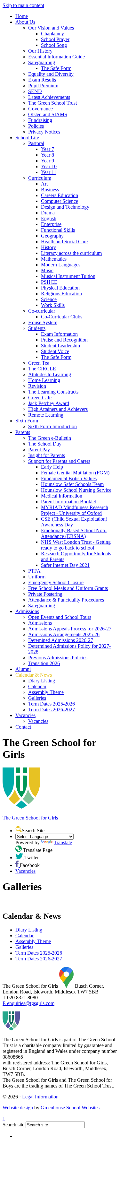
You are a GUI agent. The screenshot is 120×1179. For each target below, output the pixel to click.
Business (50, 189)
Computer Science (59, 201)
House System (42, 322)
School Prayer (55, 39)
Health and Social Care (64, 241)
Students (36, 328)
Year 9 (47, 160)
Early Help (52, 467)
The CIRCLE (42, 368)
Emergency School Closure (56, 582)
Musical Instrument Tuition (68, 276)
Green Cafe (40, 397)
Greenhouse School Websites (70, 1107)
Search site (13, 1124)
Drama (48, 212)
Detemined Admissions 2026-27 (60, 640)
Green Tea (38, 363)
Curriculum (39, 178)
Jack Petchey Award (48, 403)
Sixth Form (26, 420)
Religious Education (61, 293)
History (48, 247)
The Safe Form (56, 68)
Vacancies (25, 715)
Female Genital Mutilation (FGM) (75, 472)
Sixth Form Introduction (52, 426)
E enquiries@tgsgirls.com (28, 1003)
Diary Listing (41, 680)
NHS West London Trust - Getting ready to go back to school (76, 544)
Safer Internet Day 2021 (65, 565)
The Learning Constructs (53, 391)
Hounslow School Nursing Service (76, 490)
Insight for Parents (46, 455)
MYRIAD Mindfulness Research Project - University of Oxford (74, 510)
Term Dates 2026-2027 (51, 709)
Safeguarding (41, 62)
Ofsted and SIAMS (47, 114)
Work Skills (53, 305)
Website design (18, 1107)
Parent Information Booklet (68, 501)
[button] (18, 829)
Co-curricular (41, 311)
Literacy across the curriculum (71, 253)
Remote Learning (45, 415)
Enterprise (51, 224)
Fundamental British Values (69, 478)
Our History (40, 51)
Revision (37, 386)
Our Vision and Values (51, 27)
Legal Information (40, 1096)
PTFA (34, 571)
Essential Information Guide (56, 56)
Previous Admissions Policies (57, 657)
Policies (36, 126)
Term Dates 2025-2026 (51, 704)
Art (44, 183)
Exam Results (42, 79)
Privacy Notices (44, 131)
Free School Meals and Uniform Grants (68, 588)
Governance (40, 108)
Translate (63, 842)
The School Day (44, 443)
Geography (52, 235)
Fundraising (40, 120)
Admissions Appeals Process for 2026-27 (69, 628)
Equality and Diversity (51, 74)
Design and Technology (65, 207)
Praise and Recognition (64, 339)
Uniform (36, 576)
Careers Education (59, 195)
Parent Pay (39, 449)
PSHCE (49, 282)
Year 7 (47, 149)
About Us (25, 22)
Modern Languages (60, 264)
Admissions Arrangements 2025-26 (64, 634)
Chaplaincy (52, 33)
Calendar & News (33, 675)
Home (21, 16)
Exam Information (59, 334)
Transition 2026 (44, 663)
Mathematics (54, 259)
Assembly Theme (46, 692)
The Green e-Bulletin (49, 438)
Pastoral (36, 143)
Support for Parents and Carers (59, 461)
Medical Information (61, 495)
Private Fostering (45, 594)
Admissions (27, 611)
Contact (23, 727)
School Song (54, 45)
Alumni (23, 669)
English (48, 218)
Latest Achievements (49, 97)
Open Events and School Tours (59, 617)
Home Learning (44, 380)
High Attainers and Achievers (58, 409)
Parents (22, 432)
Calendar (37, 686)
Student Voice (55, 351)
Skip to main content (23, 5)
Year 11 (48, 172)
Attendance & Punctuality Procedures (66, 600)
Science (49, 299)
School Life (27, 137)
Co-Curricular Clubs (61, 316)
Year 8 (47, 155)
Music (47, 270)
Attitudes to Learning (49, 374)
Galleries (37, 698)
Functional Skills (58, 230)
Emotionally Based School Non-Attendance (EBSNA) (74, 533)
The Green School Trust (52, 103)
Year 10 (49, 166)
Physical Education (60, 287)
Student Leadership (60, 345)
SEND (35, 91)
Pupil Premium (43, 85)
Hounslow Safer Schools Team (72, 484)
